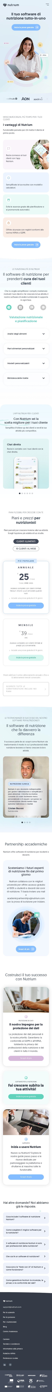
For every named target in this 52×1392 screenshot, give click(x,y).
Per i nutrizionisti (9, 1322)
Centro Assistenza (10, 1331)
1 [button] (19, 493)
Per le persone (9, 1317)
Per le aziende (9, 1312)
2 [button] (22, 493)
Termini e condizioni (11, 1344)
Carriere (6, 1339)
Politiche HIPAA (9, 1353)
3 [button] (24, 493)
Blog (5, 1327)
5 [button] (30, 493)
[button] (46, 4)
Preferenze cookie (10, 1358)
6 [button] (32, 493)
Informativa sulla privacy (13, 1349)
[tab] (9, 307)
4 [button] (27, 493)
